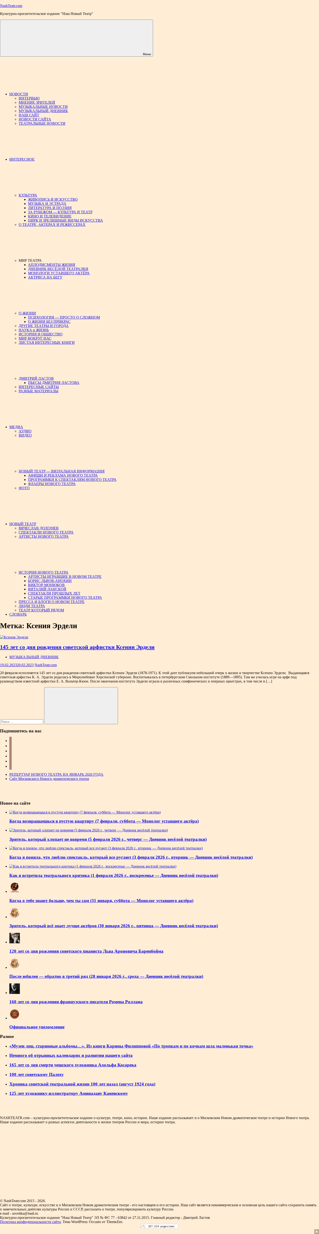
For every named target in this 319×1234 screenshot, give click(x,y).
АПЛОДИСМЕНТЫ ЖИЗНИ (51, 265)
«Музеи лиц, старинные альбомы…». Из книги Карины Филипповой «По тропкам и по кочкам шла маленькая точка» (131, 1046)
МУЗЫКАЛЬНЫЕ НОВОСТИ (43, 107)
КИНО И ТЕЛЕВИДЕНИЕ (49, 216)
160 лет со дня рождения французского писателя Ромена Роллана (76, 1001)
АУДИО (25, 431)
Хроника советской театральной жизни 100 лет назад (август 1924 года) (82, 1084)
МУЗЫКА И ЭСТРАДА (47, 204)
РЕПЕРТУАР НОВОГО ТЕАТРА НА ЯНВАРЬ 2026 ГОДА (56, 774)
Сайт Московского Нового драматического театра (49, 779)
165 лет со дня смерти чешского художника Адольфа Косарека (72, 1064)
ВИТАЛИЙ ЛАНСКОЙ (47, 589)
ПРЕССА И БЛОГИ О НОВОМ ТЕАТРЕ (52, 602)
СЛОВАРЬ (18, 614)
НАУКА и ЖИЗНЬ (34, 330)
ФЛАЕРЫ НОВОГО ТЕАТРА (52, 484)
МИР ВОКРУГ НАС (35, 338)
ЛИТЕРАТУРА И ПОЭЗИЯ (50, 208)
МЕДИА (16, 427)
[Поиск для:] (22, 722)
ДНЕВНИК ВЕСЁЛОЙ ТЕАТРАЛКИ (58, 269)
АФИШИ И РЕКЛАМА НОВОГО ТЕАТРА (63, 475)
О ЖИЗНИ (27, 313)
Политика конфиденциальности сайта (30, 1222)
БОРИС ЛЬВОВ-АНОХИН (50, 581)
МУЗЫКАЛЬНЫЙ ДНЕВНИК (43, 111)
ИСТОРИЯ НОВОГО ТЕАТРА (43, 572)
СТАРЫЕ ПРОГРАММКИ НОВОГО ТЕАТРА (65, 598)
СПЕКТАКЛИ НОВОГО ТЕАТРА (46, 532)
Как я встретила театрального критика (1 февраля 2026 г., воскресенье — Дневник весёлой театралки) (113, 875)
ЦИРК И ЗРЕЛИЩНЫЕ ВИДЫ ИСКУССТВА (65, 220)
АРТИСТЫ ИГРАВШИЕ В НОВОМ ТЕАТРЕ (65, 577)
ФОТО (24, 488)
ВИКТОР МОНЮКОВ (46, 585)
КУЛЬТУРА (28, 195)
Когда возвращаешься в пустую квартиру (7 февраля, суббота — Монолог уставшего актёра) (104, 821)
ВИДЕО (25, 435)
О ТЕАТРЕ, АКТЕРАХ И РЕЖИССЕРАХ (52, 225)
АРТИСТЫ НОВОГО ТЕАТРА (44, 536)
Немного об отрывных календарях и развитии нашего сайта (71, 1055)
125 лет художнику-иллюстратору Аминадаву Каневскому (68, 1093)
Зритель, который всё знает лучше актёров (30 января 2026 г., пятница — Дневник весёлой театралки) (113, 925)
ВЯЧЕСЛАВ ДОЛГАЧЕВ (39, 528)
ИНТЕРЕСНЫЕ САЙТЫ (39, 387)
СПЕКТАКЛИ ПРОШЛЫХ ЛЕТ (54, 593)
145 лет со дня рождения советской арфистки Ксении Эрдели (77, 647)
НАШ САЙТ (29, 115)
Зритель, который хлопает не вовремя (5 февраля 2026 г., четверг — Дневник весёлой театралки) (108, 839)
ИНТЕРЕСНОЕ (22, 159)
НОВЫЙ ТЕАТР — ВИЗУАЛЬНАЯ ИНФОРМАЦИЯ (62, 471)
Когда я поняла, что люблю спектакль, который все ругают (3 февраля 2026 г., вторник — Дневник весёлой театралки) (131, 857)
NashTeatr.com (11, 6)
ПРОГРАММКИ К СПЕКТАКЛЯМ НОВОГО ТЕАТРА (72, 480)
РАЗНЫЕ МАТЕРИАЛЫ (38, 391)
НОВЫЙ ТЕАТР (22, 524)
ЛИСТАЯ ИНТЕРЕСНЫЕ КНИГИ (47, 343)
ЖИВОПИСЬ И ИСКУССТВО (53, 199)
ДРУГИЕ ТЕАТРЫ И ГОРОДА (44, 326)
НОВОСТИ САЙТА (35, 119)
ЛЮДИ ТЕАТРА (32, 606)
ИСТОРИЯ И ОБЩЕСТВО (41, 334)
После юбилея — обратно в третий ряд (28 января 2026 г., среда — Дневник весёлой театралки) (106, 976)
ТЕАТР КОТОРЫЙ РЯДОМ (41, 610)
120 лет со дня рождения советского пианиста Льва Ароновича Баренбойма (86, 951)
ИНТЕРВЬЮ (29, 98)
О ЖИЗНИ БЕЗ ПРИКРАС (49, 322)
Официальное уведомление (36, 1026)
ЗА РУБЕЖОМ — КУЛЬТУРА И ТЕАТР (60, 212)
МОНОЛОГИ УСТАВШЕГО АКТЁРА (59, 273)
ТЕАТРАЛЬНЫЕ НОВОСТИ (42, 123)
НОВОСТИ (18, 94)
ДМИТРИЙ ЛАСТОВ (36, 378)
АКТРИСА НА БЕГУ (45, 277)
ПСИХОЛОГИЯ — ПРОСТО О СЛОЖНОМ (64, 317)
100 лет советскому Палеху (36, 1074)
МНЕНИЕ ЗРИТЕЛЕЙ (37, 102)
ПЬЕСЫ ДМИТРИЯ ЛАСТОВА (53, 383)
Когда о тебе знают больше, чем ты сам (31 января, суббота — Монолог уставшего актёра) (101, 900)
